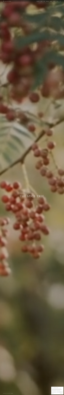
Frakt (44, 1)
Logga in (54, 1)
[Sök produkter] (60, 1)
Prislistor (47, 1)
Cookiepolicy (61, 393)
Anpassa (53, 393)
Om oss (41, 1)
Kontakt (51, 1)
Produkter (38, 1)
